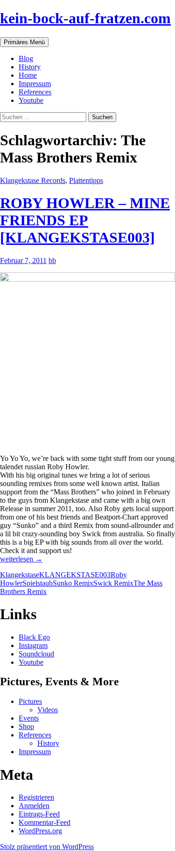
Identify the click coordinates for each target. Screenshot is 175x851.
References (35, 92)
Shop (26, 726)
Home (28, 75)
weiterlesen (21, 559)
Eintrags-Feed (39, 814)
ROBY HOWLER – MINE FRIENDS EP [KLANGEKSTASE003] (85, 220)
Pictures (30, 701)
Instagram (33, 645)
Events (29, 718)
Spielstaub (37, 583)
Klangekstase (19, 575)
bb (52, 260)
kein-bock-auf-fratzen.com (85, 18)
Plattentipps (86, 180)
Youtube (31, 100)
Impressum (35, 84)
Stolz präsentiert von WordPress (47, 847)
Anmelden (34, 806)
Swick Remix (113, 583)
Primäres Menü (24, 42)
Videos (47, 710)
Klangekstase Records (32, 180)
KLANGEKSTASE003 (75, 575)
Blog (26, 58)
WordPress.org (40, 831)
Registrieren (36, 797)
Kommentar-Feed (44, 822)
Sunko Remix (73, 583)
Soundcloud (36, 654)
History (30, 67)
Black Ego (34, 637)
